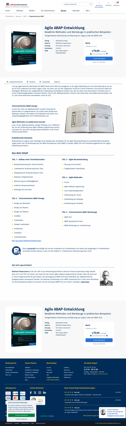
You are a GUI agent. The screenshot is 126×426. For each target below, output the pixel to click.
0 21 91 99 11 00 (112, 414)
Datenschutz (25, 423)
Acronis (49, 367)
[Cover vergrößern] (23, 48)
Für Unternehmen (30, 377)
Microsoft (49, 372)
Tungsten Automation (53, 377)
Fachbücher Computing (32, 370)
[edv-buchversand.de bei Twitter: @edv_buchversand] (35, 393)
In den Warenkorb (99, 58)
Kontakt (17, 423)
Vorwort (32, 82)
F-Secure (49, 370)
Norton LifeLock (68, 372)
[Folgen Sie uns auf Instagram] (40, 393)
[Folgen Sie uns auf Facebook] (31, 393)
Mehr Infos (27, 411)
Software (27, 367)
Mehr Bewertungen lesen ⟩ (92, 416)
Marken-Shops (29, 375)
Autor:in (57, 82)
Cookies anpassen (21, 419)
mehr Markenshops (53, 380)
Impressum (8, 423)
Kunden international (11, 372)
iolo (48, 375)
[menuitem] (10, 16)
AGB (32, 423)
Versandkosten (9, 367)
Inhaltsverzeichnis (16, 82)
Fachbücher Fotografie (31, 372)
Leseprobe (46, 82)
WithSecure (67, 377)
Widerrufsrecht (40, 423)
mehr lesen (85, 282)
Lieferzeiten (8, 370)
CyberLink (67, 370)
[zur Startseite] (16, 5)
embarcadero (68, 375)
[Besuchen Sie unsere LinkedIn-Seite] (44, 393)
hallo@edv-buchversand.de (99, 374)
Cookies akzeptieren (21, 415)
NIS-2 (26, 380)
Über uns (8, 375)
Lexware (66, 367)
